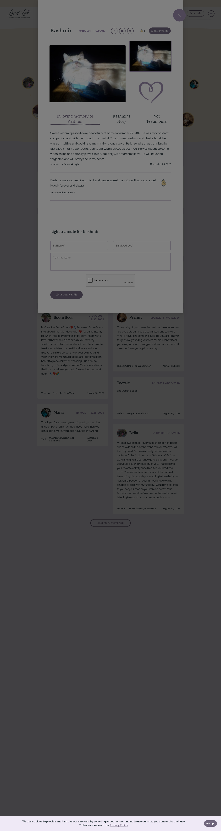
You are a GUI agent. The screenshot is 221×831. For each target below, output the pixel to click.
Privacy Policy (119, 825)
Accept (210, 823)
